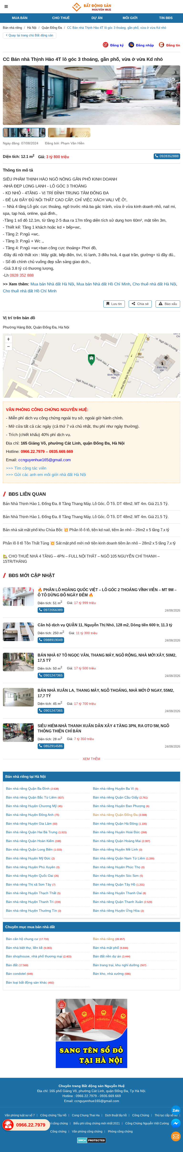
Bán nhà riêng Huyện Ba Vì (114, 788)
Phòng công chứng (120, 1131)
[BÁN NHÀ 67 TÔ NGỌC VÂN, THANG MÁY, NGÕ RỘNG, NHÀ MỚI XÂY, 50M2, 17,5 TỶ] (18, 662)
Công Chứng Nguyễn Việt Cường (147, 1123)
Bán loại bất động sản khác (26, 982)
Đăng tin (173, 45)
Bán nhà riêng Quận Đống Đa (116, 815)
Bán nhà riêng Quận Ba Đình (28, 788)
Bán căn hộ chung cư (22, 939)
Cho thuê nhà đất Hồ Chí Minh (29, 291)
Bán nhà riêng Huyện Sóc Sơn (116, 875)
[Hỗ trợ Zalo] (176, 1111)
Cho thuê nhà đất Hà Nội (154, 284)
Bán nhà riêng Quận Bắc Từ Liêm (32, 797)
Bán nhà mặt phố (106, 948)
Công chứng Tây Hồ (53, 1115)
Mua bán (19, 18)
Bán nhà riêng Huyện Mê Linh (116, 849)
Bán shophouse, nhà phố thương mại (34, 956)
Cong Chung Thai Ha (86, 1115)
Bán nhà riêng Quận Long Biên (30, 849)
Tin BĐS (166, 18)
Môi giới (130, 18)
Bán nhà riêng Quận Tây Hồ (114, 884)
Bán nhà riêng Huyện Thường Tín (32, 910)
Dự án (97, 18)
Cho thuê (61, 18)
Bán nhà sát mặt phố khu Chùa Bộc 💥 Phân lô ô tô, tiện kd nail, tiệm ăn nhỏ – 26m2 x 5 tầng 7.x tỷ (86, 530)
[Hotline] (8, 1125)
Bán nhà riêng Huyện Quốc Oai (30, 875)
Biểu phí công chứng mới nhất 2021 (96, 1123)
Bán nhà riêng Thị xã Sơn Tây (29, 884)
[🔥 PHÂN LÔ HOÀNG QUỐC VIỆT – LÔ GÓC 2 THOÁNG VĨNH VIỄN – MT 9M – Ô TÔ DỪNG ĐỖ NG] (18, 596)
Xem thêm (91, 759)
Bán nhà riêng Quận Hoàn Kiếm (30, 841)
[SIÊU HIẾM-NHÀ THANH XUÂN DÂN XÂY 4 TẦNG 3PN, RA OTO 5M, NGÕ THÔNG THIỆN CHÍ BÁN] (18, 732)
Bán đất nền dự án (107, 956)
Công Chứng (140, 1115)
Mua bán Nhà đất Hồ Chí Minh (103, 284)
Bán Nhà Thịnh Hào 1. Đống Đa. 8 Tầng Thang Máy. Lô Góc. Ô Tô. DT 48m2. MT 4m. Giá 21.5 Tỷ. (85, 504)
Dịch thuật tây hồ (116, 1115)
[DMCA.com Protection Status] (91, 1140)
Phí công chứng (57, 1123)
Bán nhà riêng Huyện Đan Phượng (119, 806)
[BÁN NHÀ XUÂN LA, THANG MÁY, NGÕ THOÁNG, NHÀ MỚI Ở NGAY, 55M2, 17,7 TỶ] (18, 697)
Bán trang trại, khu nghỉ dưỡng (116, 965)
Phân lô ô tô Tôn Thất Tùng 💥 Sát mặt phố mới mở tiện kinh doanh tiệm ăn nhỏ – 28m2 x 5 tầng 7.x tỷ (89, 543)
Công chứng (58, 1131)
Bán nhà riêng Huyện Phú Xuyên (31, 867)
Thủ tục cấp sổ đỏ (166, 1115)
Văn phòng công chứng (87, 1131)
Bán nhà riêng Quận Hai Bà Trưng (32, 832)
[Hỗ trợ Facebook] (176, 1124)
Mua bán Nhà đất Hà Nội (52, 284)
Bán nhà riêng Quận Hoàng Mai (117, 841)
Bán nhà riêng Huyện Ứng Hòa (117, 910)
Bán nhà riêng (103, 939)
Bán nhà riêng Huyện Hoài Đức (117, 832)
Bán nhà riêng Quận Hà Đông (116, 823)
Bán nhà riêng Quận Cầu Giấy (116, 797)
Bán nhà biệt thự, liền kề (24, 948)
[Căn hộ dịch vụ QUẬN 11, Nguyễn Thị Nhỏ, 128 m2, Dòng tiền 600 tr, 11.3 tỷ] (18, 632)
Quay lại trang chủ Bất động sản (31, 35)
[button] (176, 95)
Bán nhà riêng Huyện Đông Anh (30, 815)
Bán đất (12, 965)
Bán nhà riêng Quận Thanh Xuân (118, 902)
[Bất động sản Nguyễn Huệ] (91, 7)
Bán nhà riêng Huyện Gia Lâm (29, 823)
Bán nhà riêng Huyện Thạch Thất (31, 893)
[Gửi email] (176, 1137)
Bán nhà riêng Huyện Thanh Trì (30, 902)
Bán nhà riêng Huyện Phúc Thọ (117, 867)
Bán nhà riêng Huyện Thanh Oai (118, 893)
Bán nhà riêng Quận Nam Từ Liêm (119, 858)
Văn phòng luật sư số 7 (20, 1115)
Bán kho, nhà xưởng (108, 974)
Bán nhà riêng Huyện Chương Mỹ (32, 806)
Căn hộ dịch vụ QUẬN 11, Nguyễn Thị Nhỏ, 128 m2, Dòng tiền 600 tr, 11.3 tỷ (105, 625)
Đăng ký (117, 45)
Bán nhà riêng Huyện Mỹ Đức (28, 858)
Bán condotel (16, 974)
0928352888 (169, 156)
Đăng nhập (145, 45)
